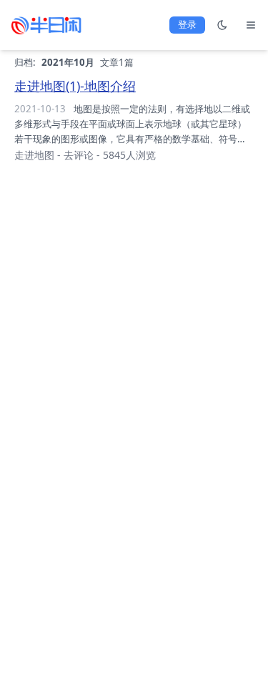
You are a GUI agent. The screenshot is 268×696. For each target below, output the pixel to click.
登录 (187, 24)
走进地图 (34, 155)
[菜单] (250, 25)
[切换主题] (222, 25)
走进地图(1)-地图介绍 (75, 85)
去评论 (79, 155)
